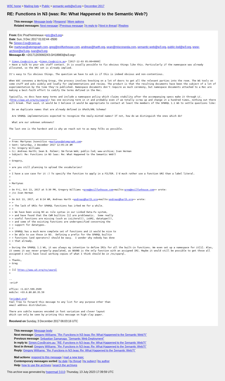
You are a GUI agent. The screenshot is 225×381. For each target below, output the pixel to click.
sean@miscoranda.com (121, 46)
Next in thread (108, 25)
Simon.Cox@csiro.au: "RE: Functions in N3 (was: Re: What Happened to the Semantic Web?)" (87, 342)
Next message (49, 25)
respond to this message (46, 357)
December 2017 (94, 6)
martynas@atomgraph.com (31, 46)
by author (104, 361)
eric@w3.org (54, 35)
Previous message (71, 25)
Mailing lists (31, 6)
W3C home (14, 6)
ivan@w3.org (39, 51)
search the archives (65, 365)
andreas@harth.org (93, 46)
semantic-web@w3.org (67, 6)
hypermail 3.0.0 (55, 371)
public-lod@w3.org (179, 46)
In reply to (91, 25)
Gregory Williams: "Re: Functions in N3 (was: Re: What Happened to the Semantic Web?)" (90, 334)
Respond (60, 21)
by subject (89, 361)
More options (76, 21)
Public (46, 6)
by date (63, 361)
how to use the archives (36, 365)
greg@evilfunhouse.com (64, 46)
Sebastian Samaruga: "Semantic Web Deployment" (72, 338)
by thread (75, 361)
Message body (43, 21)
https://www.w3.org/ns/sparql (37, 270)
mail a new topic (74, 357)
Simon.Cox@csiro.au (27, 43)
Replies (123, 25)
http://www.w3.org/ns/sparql (30, 100)
